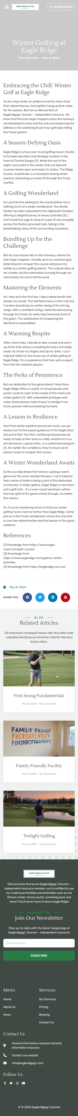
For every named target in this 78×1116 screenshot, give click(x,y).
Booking (44, 1014)
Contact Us (46, 1022)
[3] (65, 215)
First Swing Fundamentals (39, 696)
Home (7, 999)
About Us (9, 1007)
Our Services (47, 999)
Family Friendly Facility (39, 766)
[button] (6, 7)
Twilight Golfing (39, 836)
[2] (5, 553)
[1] (36, 161)
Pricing (43, 1007)
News (7, 1014)
